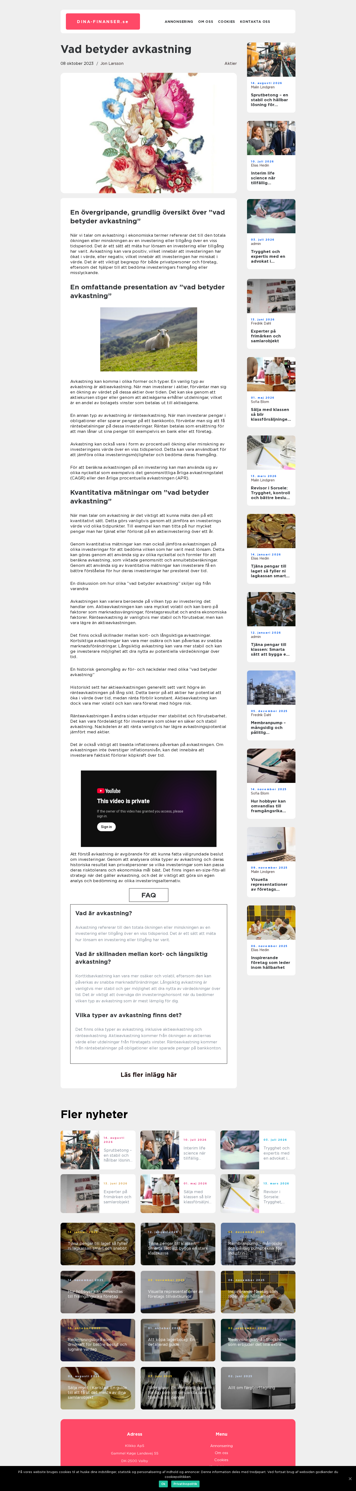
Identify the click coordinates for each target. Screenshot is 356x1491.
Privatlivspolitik (185, 1484)
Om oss (205, 22)
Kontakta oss (255, 22)
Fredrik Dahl (261, 323)
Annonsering (179, 22)
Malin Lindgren (263, 87)
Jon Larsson (112, 63)
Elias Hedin (260, 165)
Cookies (226, 22)
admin (256, 243)
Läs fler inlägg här (149, 1074)
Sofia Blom (260, 401)
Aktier (230, 63)
